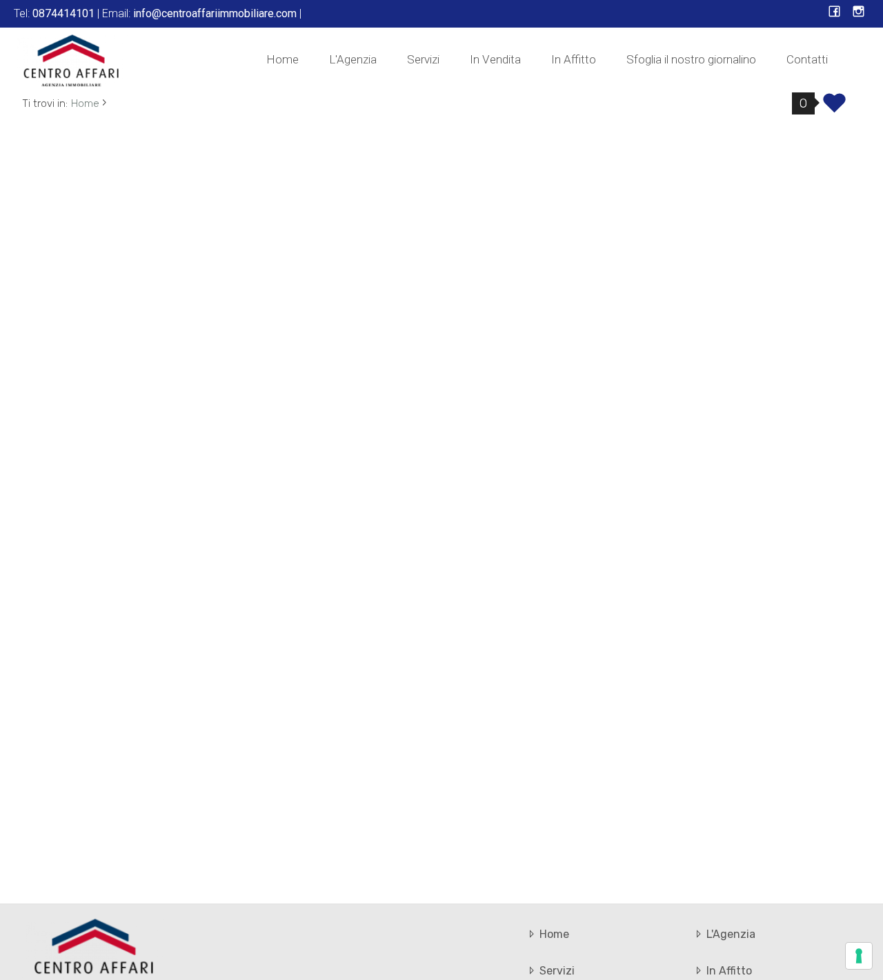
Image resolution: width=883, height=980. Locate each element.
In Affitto (573, 59)
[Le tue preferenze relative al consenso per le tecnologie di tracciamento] (859, 956)
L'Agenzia (353, 59)
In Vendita (495, 59)
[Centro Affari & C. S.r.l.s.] (72, 60)
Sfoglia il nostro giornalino (691, 59)
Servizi (423, 59)
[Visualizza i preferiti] (834, 107)
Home (282, 59)
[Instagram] (858, 12)
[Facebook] (834, 12)
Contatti (807, 59)
